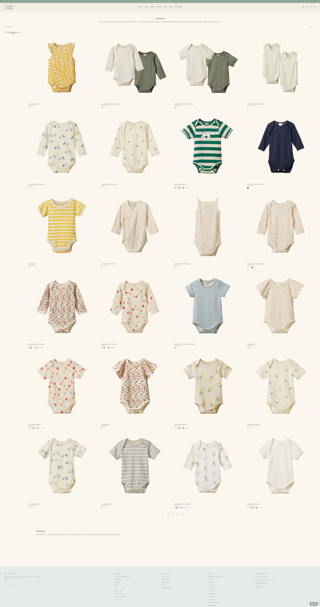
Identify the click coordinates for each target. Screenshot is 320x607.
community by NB (166, 588)
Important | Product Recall (122, 576)
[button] (140, 7)
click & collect (118, 591)
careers (163, 585)
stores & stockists (261, 582)
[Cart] (315, 7)
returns (116, 585)
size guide (211, 582)
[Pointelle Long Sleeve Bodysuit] (281, 227)
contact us (259, 586)
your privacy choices (120, 596)
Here (167, 1)
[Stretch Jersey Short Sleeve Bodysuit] (208, 307)
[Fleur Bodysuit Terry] (62, 67)
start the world (165, 579)
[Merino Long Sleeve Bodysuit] (281, 148)
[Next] (315, 1)
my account (117, 579)
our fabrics (211, 585)
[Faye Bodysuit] (281, 307)
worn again (211, 591)
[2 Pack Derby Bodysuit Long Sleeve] (135, 67)
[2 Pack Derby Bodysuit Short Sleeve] (208, 67)
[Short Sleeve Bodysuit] (208, 148)
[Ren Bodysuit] (62, 227)
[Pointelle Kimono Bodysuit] (135, 227)
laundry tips (211, 588)
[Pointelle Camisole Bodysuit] (208, 227)
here (219, 22)
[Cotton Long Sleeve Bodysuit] (62, 148)
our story (164, 576)
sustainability (212, 593)
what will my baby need (215, 576)
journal (210, 579)
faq (115, 588)
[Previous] (5, 1)
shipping (116, 582)
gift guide (211, 596)
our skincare (212, 599)
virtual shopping (119, 593)
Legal (116, 599)
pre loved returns (213, 602)
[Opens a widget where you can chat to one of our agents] (313, 604)
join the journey (165, 582)
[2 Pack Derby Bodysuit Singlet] (281, 67)
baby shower (212, 605)
